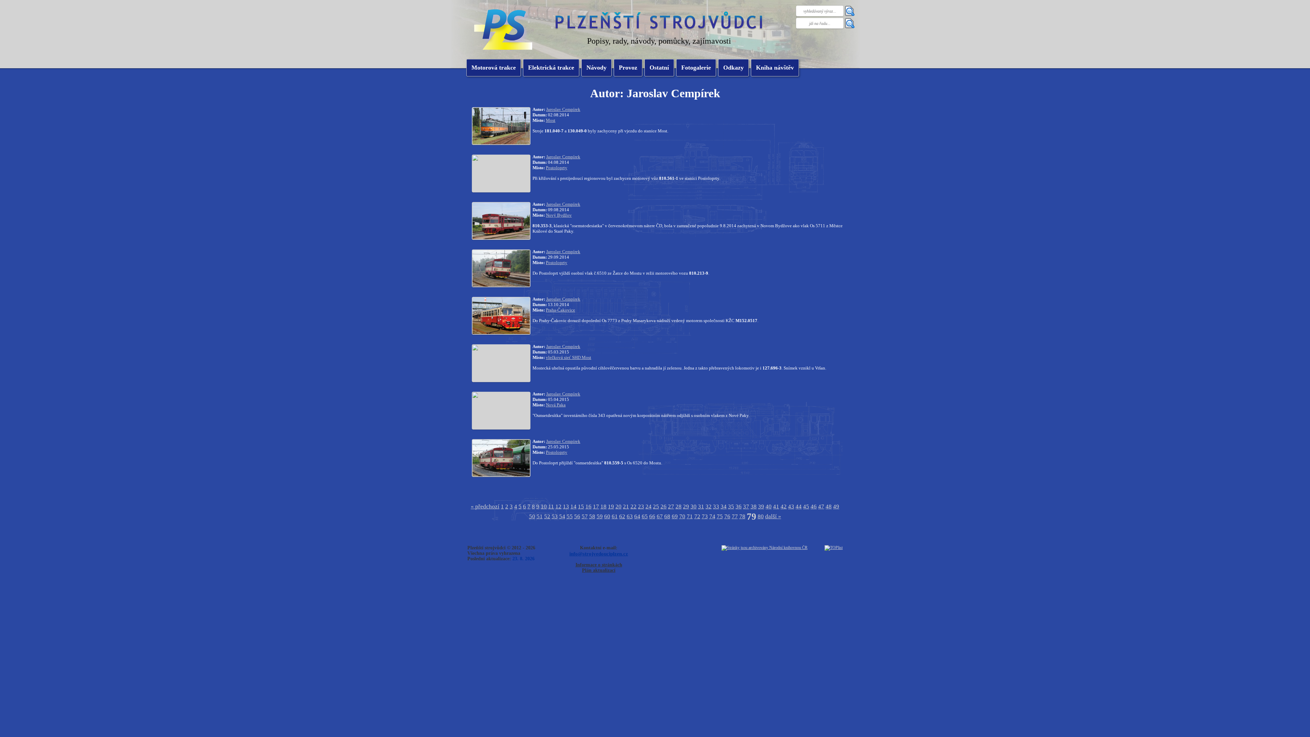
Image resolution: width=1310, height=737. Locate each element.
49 (836, 506)
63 (630, 516)
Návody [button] (596, 67)
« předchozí (485, 506)
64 (637, 516)
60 (607, 516)
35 (731, 506)
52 (547, 516)
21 (626, 506)
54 (562, 516)
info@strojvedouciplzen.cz (598, 554)
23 (641, 506)
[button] (551, 67)
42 (784, 506)
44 (799, 506)
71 (690, 516)
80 (761, 516)
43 (791, 506)
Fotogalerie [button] (696, 67)
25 (656, 506)
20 (618, 506)
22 (633, 506)
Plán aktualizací (598, 570)
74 (712, 516)
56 (577, 516)
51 (540, 516)
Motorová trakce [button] (493, 67)
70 (682, 516)
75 (720, 516)
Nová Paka (556, 404)
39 (761, 506)
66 (652, 516)
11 (551, 506)
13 (566, 506)
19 (611, 506)
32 (708, 506)
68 (667, 516)
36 (739, 506)
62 (622, 516)
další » (773, 516)
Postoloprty (556, 167)
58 (592, 516)
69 (675, 516)
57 (585, 516)
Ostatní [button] (659, 67)
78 (742, 516)
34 (723, 506)
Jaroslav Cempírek (563, 109)
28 (678, 506)
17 (596, 506)
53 (555, 516)
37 (746, 506)
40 (769, 506)
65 (645, 516)
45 (806, 506)
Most (550, 120)
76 (727, 516)
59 (600, 516)
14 (573, 506)
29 (686, 506)
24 (648, 506)
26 (663, 506)
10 (544, 506)
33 (716, 506)
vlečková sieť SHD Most (568, 357)
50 (532, 516)
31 (701, 506)
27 (671, 506)
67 (660, 516)
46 (814, 506)
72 (697, 516)
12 (558, 506)
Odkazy (733, 67)
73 (705, 516)
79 (751, 516)
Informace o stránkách (599, 564)
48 (829, 506)
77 (735, 516)
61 (615, 516)
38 (754, 506)
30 (693, 506)
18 (603, 506)
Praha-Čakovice (560, 310)
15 (581, 506)
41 (776, 506)
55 (570, 516)
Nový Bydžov (559, 215)
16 (588, 506)
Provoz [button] (628, 67)
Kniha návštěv (775, 67)
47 (821, 506)
